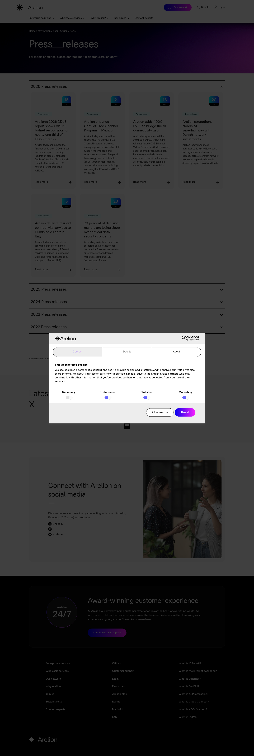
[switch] (108, 397)
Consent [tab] (77, 352)
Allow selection (160, 412)
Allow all (185, 412)
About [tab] (176, 352)
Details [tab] (127, 352)
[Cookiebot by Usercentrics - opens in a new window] (184, 338)
